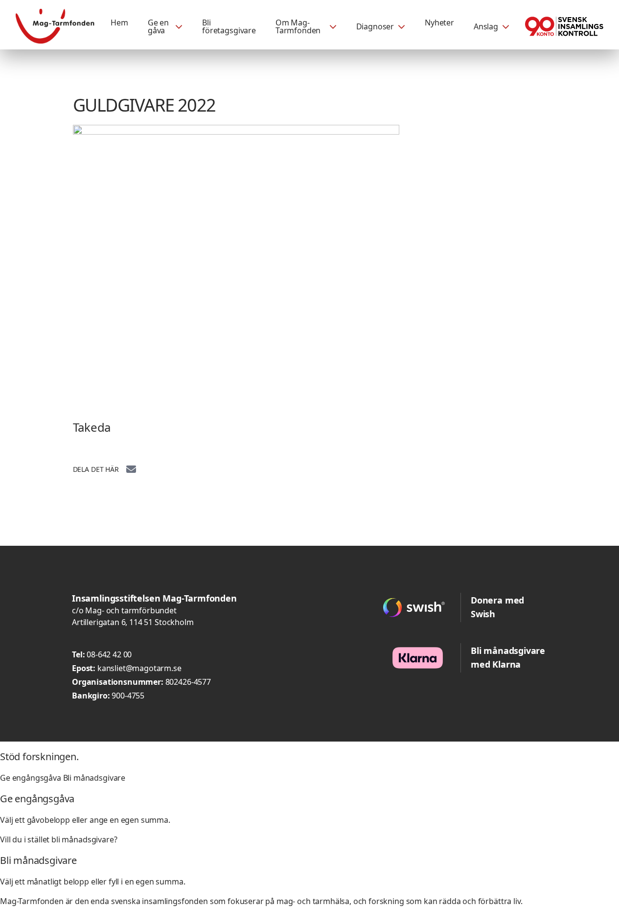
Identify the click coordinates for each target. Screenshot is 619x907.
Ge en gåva (158, 26)
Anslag (486, 26)
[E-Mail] (131, 468)
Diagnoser (375, 26)
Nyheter (439, 22)
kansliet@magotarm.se (139, 668)
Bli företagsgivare (229, 26)
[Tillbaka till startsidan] (55, 26)
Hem (119, 22)
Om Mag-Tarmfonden (298, 26)
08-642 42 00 (109, 654)
